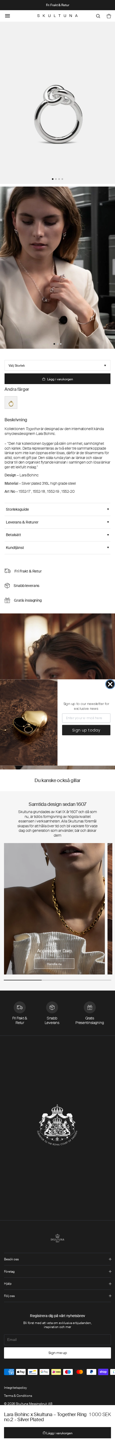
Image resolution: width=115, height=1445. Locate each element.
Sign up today (86, 730)
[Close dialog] (110, 684)
